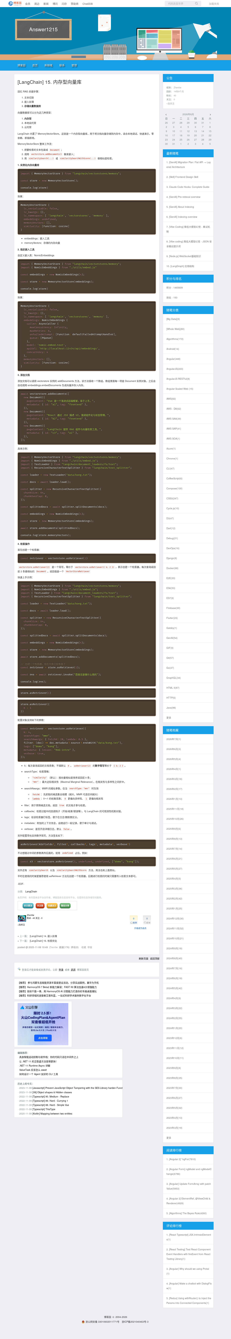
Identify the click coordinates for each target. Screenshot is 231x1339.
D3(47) (170, 518)
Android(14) (172, 349)
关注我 (40, 905)
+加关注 (21, 924)
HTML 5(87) (172, 687)
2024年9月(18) (174, 948)
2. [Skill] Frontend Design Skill (182, 177)
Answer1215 (43, 29)
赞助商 (74, 3)
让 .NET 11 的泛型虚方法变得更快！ (38, 1061)
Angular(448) (173, 358)
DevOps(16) (172, 548)
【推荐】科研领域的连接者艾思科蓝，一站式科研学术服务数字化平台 (54, 995)
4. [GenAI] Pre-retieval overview (183, 196)
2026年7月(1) (173, 739)
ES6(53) (170, 588)
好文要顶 (28, 905)
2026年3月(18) (174, 779)
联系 (62, 65)
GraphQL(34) (173, 677)
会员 (27, 3)
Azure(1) (171, 448)
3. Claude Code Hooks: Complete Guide (187, 187)
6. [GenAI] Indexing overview (181, 216)
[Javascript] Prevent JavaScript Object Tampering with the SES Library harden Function (79, 1088)
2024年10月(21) (175, 938)
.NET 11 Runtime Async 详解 (34, 1065)
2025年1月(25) (174, 908)
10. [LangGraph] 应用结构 (180, 266)
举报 (89, 947)
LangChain (31, 891)
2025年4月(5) (173, 878)
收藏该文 (52, 905)
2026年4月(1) (173, 769)
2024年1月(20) (174, 1028)
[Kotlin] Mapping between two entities (52, 1113)
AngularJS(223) (174, 368)
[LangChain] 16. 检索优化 (43, 940)
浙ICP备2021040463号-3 (135, 1321)
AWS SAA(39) (173, 418)
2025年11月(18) (175, 808)
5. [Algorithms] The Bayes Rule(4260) (186, 1213)
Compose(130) (174, 488)
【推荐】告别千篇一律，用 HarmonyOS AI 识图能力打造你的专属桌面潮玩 (57, 991)
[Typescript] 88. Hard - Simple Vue (50, 1105)
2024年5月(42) (174, 988)
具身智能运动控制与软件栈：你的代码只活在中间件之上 (48, 1057)
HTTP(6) (171, 697)
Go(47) (170, 667)
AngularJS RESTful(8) (178, 378)
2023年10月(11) (175, 1058)
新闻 (46, 3)
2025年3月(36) (174, 888)
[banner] (13, 3)
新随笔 (48, 65)
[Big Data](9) (173, 319)
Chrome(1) (172, 458)
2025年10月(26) (175, 818)
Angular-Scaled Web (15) (179, 388)
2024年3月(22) (174, 1008)
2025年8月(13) (174, 838)
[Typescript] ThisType (43, 1109)
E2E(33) (170, 578)
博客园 (21, 65)
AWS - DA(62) (173, 408)
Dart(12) (170, 528)
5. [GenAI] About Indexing (180, 206)
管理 (74, 65)
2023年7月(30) (174, 1088)
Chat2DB (88, 3)
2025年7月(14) (174, 848)
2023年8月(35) (174, 1078)
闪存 (64, 3)
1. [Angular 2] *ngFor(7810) (181, 1159)
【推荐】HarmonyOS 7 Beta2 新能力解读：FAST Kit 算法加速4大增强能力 (57, 987)
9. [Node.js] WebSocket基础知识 (183, 256)
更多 (168, 717)
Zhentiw (30, 914)
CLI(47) (170, 468)
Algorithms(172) (174, 339)
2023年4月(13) (174, 1117)
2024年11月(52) (175, 928)
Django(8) (171, 558)
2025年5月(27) (174, 868)
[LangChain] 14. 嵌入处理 (43, 936)
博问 (55, 3)
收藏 (83, 947)
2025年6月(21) (174, 858)
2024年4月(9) (173, 998)
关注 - (39, 918)
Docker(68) (172, 568)
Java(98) (171, 707)
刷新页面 (143, 958)
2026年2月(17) (174, 789)
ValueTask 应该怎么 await (33, 1069)
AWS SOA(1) (173, 438)
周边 (36, 3)
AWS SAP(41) (173, 428)
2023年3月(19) (174, 1127)
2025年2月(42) (174, 898)
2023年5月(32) (174, 1107)
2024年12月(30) (175, 918)
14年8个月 (179, 91)
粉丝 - (31, 918)
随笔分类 (172, 310)
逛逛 (73, 969)
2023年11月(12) (175, 1048)
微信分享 (65, 905)
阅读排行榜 (174, 1150)
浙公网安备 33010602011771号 (102, 1321)
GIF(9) (170, 647)
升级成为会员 (140, 928)
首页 (35, 65)
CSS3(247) (172, 498)
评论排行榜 (174, 1225)
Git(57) (170, 657)
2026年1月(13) (174, 798)
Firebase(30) (173, 608)
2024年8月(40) (174, 958)
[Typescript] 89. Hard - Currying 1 (50, 1100)
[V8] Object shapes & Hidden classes (52, 1092)
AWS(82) (171, 398)
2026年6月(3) (173, 749)
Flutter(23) (172, 618)
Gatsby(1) (171, 628)
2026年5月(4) (173, 759)
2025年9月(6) (173, 828)
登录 (61, 969)
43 (175, 95)
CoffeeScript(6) (174, 478)
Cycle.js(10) (172, 508)
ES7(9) (170, 598)
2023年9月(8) (173, 1068)
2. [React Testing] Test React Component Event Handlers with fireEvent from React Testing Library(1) (188, 1254)
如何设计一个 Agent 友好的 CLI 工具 (38, 1074)
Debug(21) (172, 538)
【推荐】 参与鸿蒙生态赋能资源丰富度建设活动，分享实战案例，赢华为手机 (58, 982)
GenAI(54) (172, 638)
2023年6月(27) (174, 1097)
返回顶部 (154, 958)
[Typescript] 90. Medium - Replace (50, 1096)
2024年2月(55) (174, 1018)
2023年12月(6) (174, 1038)
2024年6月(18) (174, 978)
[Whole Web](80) (175, 329)
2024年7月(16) (174, 968)
